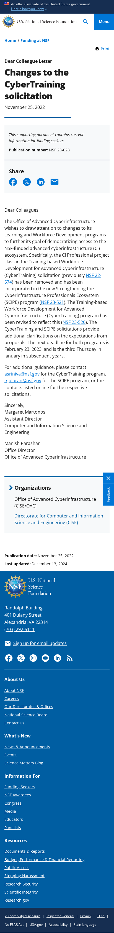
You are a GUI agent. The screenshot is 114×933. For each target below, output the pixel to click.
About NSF (14, 690)
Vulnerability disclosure (22, 916)
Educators (13, 819)
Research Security (21, 884)
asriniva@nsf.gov (22, 374)
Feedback (108, 494)
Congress (13, 803)
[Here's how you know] (57, 7)
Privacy (85, 916)
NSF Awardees (17, 794)
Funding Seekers (19, 786)
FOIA (101, 916)
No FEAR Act (14, 924)
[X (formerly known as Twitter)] (21, 658)
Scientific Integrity (21, 892)
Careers (11, 698)
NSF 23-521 (52, 302)
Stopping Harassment (24, 875)
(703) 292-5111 (19, 629)
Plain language (85, 924)
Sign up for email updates (40, 643)
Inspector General (60, 916)
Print (105, 48)
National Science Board (26, 714)
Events (10, 754)
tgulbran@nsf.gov (22, 380)
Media (10, 811)
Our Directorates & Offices (28, 706)
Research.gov (16, 900)
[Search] (85, 22)
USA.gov (36, 924)
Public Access (16, 867)
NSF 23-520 (74, 322)
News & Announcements (27, 746)
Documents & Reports (24, 851)
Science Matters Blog (23, 763)
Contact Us (14, 723)
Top (104, 535)
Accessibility (58, 924)
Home (10, 40)
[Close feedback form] (108, 478)
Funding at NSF (35, 40)
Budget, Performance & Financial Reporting (44, 859)
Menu (104, 21)
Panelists (12, 827)
